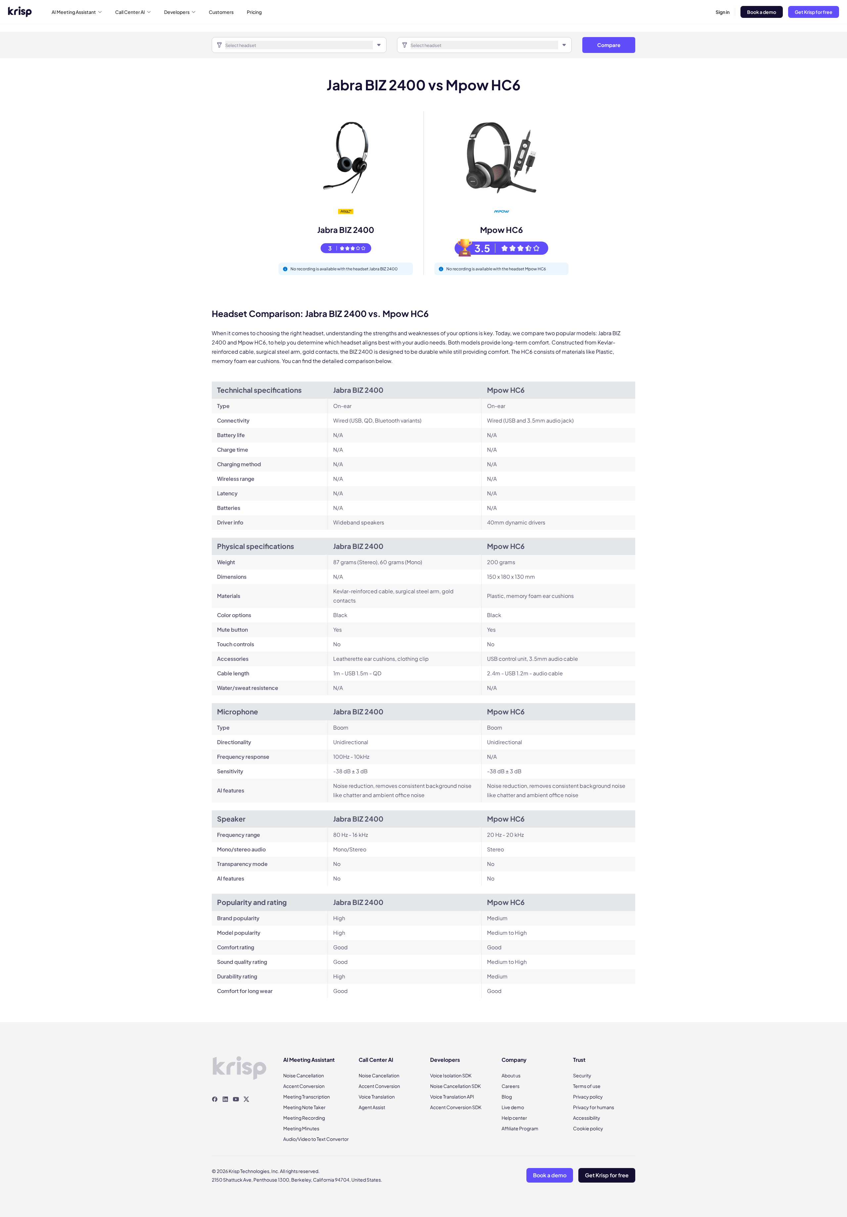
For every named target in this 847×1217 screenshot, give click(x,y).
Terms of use (587, 1086)
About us (511, 1075)
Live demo (513, 1107)
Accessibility (586, 1118)
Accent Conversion (304, 1086)
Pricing (254, 12)
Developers (177, 12)
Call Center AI (130, 12)
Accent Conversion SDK (455, 1107)
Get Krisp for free (813, 12)
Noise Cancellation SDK (455, 1086)
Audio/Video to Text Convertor (316, 1139)
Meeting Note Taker (304, 1107)
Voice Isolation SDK (450, 1075)
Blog (507, 1097)
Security (582, 1075)
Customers (221, 12)
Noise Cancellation (303, 1075)
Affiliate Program (520, 1128)
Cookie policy (588, 1128)
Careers (510, 1086)
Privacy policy (588, 1097)
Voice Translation (377, 1097)
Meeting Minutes (301, 1128)
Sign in (723, 12)
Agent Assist (372, 1107)
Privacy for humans (593, 1107)
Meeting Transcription (306, 1097)
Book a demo (761, 12)
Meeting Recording (304, 1118)
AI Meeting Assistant (74, 12)
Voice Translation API (452, 1097)
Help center (514, 1118)
